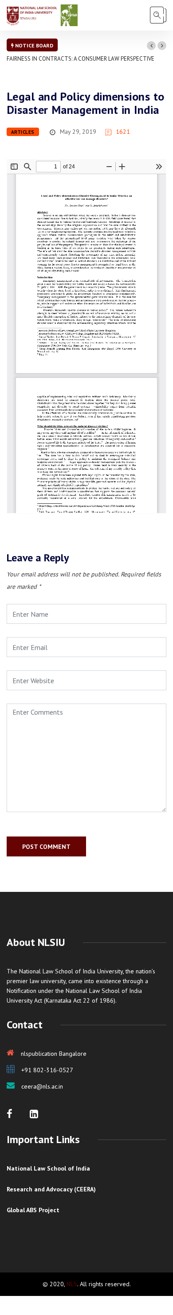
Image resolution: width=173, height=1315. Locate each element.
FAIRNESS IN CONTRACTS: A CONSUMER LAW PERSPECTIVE (80, 58)
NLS (72, 1284)
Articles (23, 132)
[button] (151, 45)
